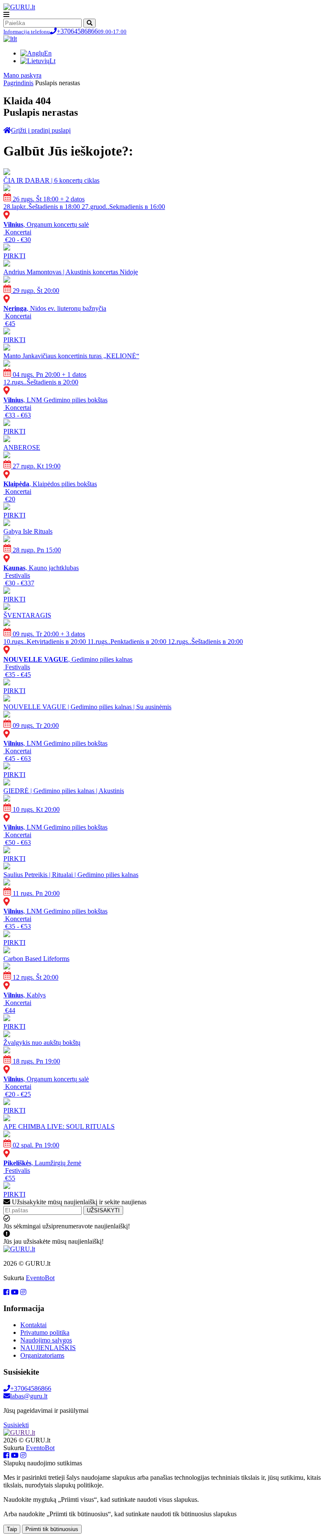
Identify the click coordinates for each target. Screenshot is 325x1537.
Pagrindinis (18, 82)
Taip (12, 1529)
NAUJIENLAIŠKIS (48, 1347)
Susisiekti (16, 1424)
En (48, 53)
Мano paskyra (22, 75)
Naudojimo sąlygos (46, 1340)
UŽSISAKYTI (103, 1210)
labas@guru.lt (28, 1396)
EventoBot (40, 1277)
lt (15, 38)
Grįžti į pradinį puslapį (41, 130)
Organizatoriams (42, 1355)
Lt (52, 60)
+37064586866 (65, 31)
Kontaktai (33, 1324)
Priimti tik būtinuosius (51, 1529)
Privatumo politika (44, 1332)
